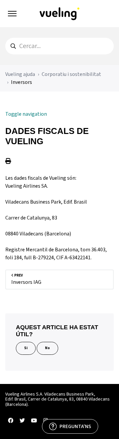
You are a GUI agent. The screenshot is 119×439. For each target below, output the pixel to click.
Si (25, 347)
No (47, 347)
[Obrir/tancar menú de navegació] (12, 13)
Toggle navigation (26, 114)
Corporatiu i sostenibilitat (71, 74)
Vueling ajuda (20, 74)
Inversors (21, 82)
